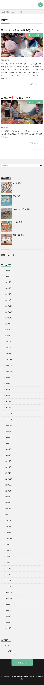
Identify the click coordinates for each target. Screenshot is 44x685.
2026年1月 (7, 300)
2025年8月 (7, 330)
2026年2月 (7, 294)
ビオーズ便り (36, 35)
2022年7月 (7, 509)
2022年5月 (7, 521)
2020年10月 (8, 598)
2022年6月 (7, 515)
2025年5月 (7, 348)
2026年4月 (7, 288)
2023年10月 (8, 425)
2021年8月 (7, 556)
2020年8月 (7, 604)
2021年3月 (7, 574)
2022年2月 (7, 533)
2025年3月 (7, 354)
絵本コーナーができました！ (23, 209)
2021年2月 (7, 580)
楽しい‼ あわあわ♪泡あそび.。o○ (20, 30)
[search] (41, 165)
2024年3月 (7, 401)
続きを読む (34, 84)
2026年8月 (7, 270)
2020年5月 (7, 622)
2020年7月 (7, 610)
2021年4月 (7, 568)
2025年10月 (8, 318)
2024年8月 (7, 377)
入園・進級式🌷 (18, 235)
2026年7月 (7, 276)
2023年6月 (7, 449)
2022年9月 (7, 497)
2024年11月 (8, 366)
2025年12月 (8, 306)
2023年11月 (8, 419)
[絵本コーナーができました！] (6, 213)
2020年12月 (8, 592)
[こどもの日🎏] (6, 226)
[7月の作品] (6, 200)
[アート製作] (6, 187)
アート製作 (17, 183)
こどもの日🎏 (17, 222)
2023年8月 (7, 437)
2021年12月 (8, 539)
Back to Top (22, 663)
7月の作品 (16, 196)
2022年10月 (8, 491)
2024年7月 (7, 383)
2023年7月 (7, 443)
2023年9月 (7, 431)
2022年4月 (7, 527)
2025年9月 (7, 324)
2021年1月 (7, 586)
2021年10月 (8, 551)
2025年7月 (7, 336)
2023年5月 (7, 455)
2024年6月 (7, 389)
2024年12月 (8, 360)
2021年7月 (7, 562)
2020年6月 (7, 616)
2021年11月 (8, 544)
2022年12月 (8, 479)
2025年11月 (8, 312)
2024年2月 (7, 407)
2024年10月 (8, 372)
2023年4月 (7, 461)
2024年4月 (7, 395)
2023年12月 (8, 413)
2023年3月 (7, 467)
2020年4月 (7, 628)
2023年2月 (7, 473)
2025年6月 (7, 342)
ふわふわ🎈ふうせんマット (16, 97)
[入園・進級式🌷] (6, 239)
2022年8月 (7, 503)
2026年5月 (7, 282)
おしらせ (7, 645)
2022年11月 (8, 485)
